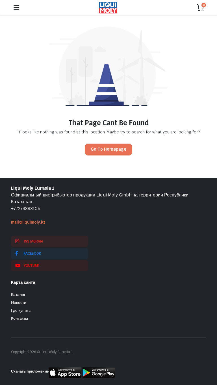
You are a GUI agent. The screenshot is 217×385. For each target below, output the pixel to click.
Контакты (19, 318)
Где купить (21, 310)
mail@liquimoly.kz (28, 222)
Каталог (18, 294)
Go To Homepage (108, 149)
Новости (18, 302)
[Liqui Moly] (108, 8)
